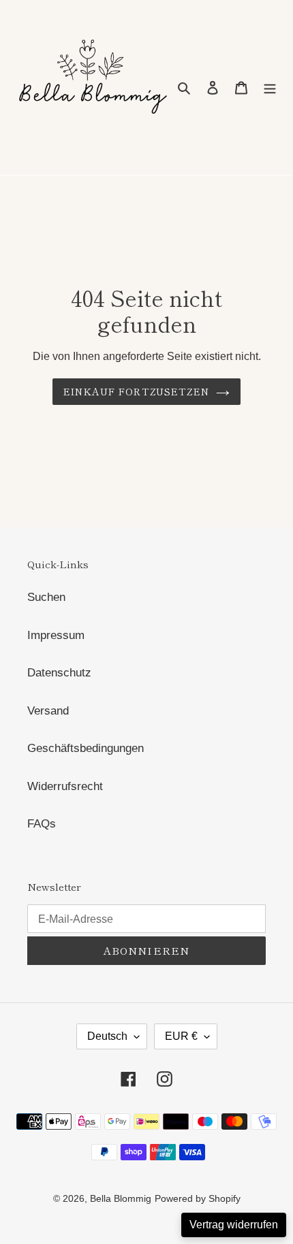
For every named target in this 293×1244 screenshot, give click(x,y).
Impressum (55, 635)
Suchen (46, 597)
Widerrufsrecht (65, 786)
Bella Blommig (120, 1198)
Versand (48, 710)
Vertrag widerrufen (233, 1224)
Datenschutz (59, 672)
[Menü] (270, 87)
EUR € (181, 1036)
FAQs (41, 823)
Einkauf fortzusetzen (136, 391)
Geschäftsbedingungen (85, 748)
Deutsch (107, 1036)
